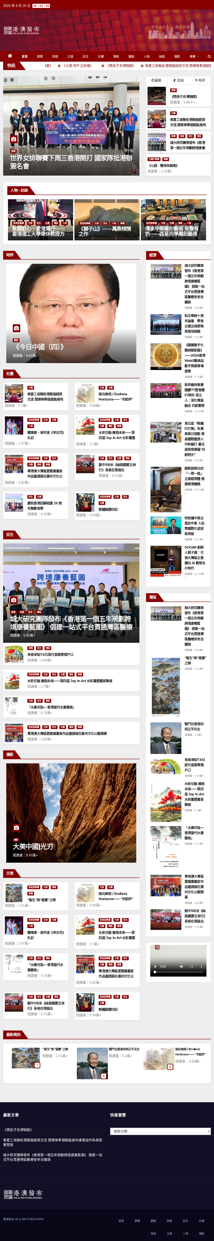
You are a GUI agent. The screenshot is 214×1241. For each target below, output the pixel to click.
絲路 (162, 56)
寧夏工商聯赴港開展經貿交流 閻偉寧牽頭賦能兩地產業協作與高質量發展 (45, 399)
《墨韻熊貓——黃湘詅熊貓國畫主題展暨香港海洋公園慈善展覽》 (175, 234)
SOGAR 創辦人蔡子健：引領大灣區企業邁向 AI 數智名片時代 (195, 557)
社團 (101, 56)
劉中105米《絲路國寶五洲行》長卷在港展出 (195, 916)
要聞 (40, 56)
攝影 (177, 56)
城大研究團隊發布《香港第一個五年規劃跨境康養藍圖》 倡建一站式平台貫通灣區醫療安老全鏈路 (71, 627)
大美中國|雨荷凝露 (124, 1049)
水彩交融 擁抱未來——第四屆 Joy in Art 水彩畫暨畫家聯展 (117, 438)
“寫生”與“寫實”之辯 (41, 900)
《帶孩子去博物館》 (18, 1130)
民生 (86, 56)
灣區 (116, 56)
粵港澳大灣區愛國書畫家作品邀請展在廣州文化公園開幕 (44, 476)
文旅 (71, 56)
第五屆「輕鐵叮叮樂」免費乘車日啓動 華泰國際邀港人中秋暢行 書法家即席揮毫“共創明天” (195, 439)
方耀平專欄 (154, 159)
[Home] (10, 56)
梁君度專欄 (22, 223)
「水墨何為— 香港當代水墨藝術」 (51, 707)
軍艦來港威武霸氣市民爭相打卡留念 (61, 166)
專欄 (193, 56)
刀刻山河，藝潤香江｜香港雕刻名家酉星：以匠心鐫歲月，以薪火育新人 (42, 234)
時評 (201, 80)
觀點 (132, 56)
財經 (55, 56)
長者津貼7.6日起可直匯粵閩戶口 (50, 655)
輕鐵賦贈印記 (108, 509)
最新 (158, 80)
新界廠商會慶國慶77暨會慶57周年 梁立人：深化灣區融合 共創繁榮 (195, 395)
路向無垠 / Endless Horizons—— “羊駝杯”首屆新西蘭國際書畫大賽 (116, 399)
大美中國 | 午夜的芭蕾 (51, 846)
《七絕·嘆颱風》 (56, 1049)
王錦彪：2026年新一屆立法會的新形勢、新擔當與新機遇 (78, 343)
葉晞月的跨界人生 (101, 234)
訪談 (180, 80)
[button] (209, 56)
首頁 (25, 56)
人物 (147, 56)
